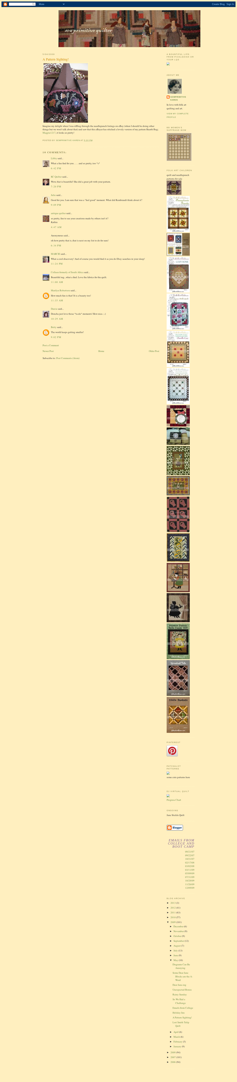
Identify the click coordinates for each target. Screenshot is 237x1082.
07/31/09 (189, 877)
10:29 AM (57, 318)
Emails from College (183, 1007)
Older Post (154, 351)
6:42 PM (56, 168)
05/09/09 (189, 873)
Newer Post (48, 351)
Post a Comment (51, 345)
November (178, 931)
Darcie (54, 308)
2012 (173, 907)
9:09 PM (56, 204)
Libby (54, 158)
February (178, 1041)
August (177, 945)
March (177, 1036)
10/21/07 (189, 858)
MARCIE (55, 253)
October (177, 936)
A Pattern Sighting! (182, 1017)
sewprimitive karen (178, 98)
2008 (173, 1052)
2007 (173, 1057)
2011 (173, 912)
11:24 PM (57, 263)
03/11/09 (189, 869)
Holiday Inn (179, 1012)
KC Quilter (56, 176)
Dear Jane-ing (179, 984)
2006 (173, 1062)
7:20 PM (56, 186)
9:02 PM (56, 337)
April (176, 1032)
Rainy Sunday (180, 994)
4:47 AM (56, 227)
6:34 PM (56, 245)
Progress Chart (174, 799)
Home (101, 351)
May (176, 960)
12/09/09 (189, 887)
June (176, 955)
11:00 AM (57, 282)
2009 (173, 922)
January (177, 1046)
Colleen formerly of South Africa (67, 272)
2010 (173, 917)
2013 (173, 902)
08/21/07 (189, 851)
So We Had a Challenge (179, 1001)
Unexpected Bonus (182, 989)
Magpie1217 (49, 132)
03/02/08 (189, 866)
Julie (53, 195)
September (179, 940)
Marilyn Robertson (60, 290)
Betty (53, 327)
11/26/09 (189, 884)
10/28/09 (189, 880)
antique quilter (58, 213)
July (175, 950)
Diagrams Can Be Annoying (181, 966)
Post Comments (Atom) (67, 358)
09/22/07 (189, 855)
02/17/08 (189, 862)
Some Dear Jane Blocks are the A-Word (183, 976)
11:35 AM (57, 300)
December (178, 926)
